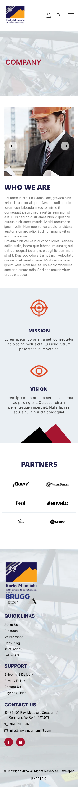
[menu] (71, 15)
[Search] (58, 15)
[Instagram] (20, 742)
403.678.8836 (19, 724)
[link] (39, 308)
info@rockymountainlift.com (30, 730)
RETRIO (41, 778)
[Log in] (48, 15)
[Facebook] (8, 742)
